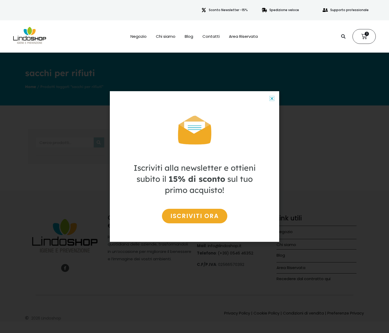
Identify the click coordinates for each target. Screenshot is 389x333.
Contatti (211, 36)
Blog (189, 36)
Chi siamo (165, 36)
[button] (343, 36)
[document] (194, 166)
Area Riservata (243, 36)
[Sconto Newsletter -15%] (204, 10)
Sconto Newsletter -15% (228, 10)
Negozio (138, 36)
